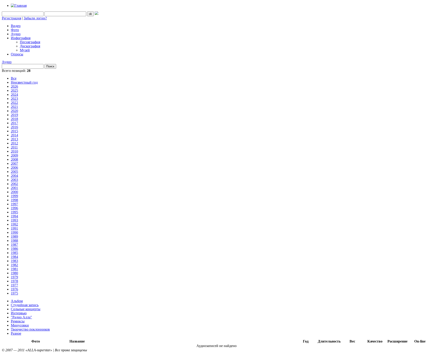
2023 (14, 98)
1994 (14, 216)
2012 (14, 143)
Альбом (17, 301)
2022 (14, 103)
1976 (14, 289)
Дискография (30, 46)
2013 (14, 139)
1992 (14, 224)
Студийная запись (25, 305)
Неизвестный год (24, 82)
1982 (14, 265)
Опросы (17, 54)
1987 (14, 245)
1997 (14, 204)
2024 (14, 94)
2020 (14, 111)
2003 (14, 180)
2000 (14, 192)
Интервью (19, 313)
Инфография (20, 38)
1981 (14, 269)
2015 (14, 131)
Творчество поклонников (30, 329)
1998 (14, 200)
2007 (14, 163)
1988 (14, 240)
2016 (14, 127)
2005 (14, 172)
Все (13, 78)
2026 (14, 86)
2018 (14, 119)
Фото (15, 30)
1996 (14, 208)
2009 (14, 155)
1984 (14, 257)
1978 (14, 281)
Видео (16, 26)
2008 (14, 159)
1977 (14, 285)
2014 (14, 135)
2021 (14, 107)
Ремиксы (18, 321)
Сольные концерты (25, 309)
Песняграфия (30, 42)
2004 (14, 176)
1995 (14, 212)
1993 (14, 220)
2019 (14, 115)
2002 (14, 184)
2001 (14, 188)
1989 (14, 236)
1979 (14, 277)
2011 (14, 147)
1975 (14, 293)
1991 (14, 228)
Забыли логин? (35, 18)
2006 (14, 167)
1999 (14, 196)
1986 (14, 249)
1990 (14, 232)
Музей (25, 50)
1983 (14, 261)
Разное (16, 333)
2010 (14, 151)
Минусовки (20, 325)
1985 (14, 253)
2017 (14, 123)
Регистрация (11, 18)
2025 (14, 90)
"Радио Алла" (21, 317)
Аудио (16, 34)
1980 (14, 273)
